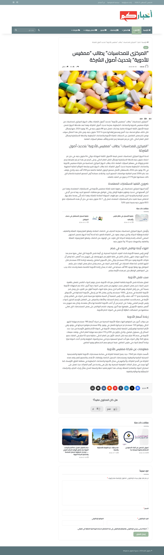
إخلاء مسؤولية (127, 2)
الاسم (146, 508)
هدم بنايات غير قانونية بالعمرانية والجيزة (107, 448)
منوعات (75, 30)
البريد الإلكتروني (143, 518)
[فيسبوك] (137, 388)
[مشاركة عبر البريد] (98, 388)
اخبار (136, 30)
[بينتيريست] (115, 388)
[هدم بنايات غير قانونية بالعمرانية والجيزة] (105, 437)
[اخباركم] (136, 16)
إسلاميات (113, 30)
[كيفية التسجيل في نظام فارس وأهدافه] (141, 218)
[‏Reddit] (109, 388)
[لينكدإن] (126, 388)
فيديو (102, 30)
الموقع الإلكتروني (98, 518)
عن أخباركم (101, 2)
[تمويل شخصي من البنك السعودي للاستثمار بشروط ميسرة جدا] (135, 437)
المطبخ (125, 30)
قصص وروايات (90, 30)
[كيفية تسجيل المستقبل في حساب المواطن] (96, 218)
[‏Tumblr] (120, 388)
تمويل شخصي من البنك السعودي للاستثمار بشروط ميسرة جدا (137, 448)
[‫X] (132, 388)
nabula (142, 66)
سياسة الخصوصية (113, 2)
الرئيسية (146, 30)
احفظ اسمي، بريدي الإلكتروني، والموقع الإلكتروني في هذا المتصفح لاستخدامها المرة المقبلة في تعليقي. (112, 528)
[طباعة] (92, 388)
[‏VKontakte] (103, 388)
